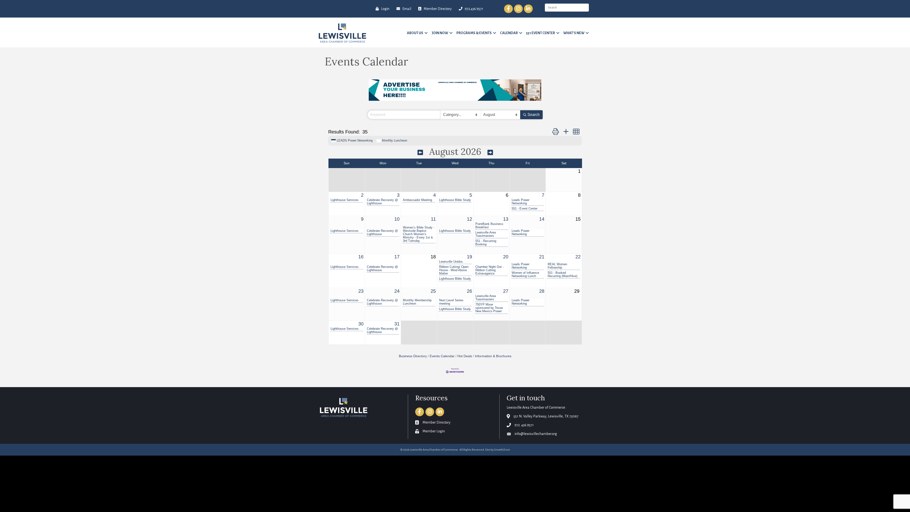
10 (397, 219)
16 (361, 256)
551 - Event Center (524, 208)
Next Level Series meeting (451, 302)
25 (433, 291)
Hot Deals (464, 356)
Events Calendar (442, 356)
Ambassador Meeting (417, 200)
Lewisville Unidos (451, 261)
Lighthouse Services (345, 200)
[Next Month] (490, 152)
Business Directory (413, 356)
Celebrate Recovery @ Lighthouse (382, 201)
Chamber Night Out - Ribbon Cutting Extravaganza (489, 270)
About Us (415, 33)
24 (397, 291)
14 (541, 219)
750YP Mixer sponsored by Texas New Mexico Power (489, 308)
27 (505, 291)
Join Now (440, 33)
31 (397, 323)
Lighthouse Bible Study (455, 200)
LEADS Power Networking (355, 140)
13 (505, 219)
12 (469, 219)
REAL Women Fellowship (557, 266)
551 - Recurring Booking (485, 242)
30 (361, 323)
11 (433, 219)
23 (361, 291)
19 (469, 256)
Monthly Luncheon (394, 140)
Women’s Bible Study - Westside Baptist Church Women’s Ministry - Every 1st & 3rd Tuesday (418, 234)
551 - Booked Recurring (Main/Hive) (562, 274)
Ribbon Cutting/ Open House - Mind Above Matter (454, 270)
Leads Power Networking (520, 201)
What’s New (573, 33)
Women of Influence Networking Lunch (525, 274)
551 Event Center (540, 33)
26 (469, 291)
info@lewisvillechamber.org (535, 434)
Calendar (509, 33)
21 (541, 256)
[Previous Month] (420, 152)
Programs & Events (474, 33)
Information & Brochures (493, 356)
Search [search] (534, 115)
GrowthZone (502, 449)
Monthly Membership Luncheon (417, 302)
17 (397, 256)
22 (578, 256)
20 (505, 256)
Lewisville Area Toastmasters (485, 234)
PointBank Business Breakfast (489, 225)
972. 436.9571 (524, 425)
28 (541, 291)
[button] (555, 132)
